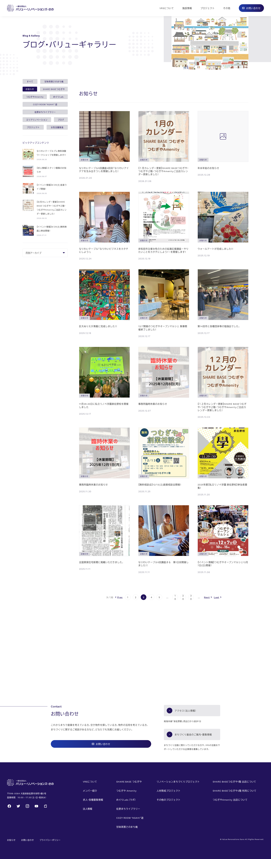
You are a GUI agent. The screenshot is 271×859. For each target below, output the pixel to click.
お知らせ (30, 89)
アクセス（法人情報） (185, 710)
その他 (226, 8)
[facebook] (9, 805)
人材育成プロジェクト (169, 790)
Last (216, 597)
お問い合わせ (27, 840)
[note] (45, 805)
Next (207, 597)
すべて (30, 81)
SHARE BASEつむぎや (54, 89)
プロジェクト (207, 8)
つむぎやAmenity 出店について (230, 799)
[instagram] (27, 805)
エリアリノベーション (36, 119)
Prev (120, 597)
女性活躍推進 (57, 127)
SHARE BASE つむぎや (129, 781)
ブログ (61, 119)
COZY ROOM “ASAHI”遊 (130, 817)
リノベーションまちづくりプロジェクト (178, 781)
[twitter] (18, 805)
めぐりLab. (58, 96)
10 (175, 597)
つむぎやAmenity (34, 96)
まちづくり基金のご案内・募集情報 (193, 734)
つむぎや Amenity (126, 790)
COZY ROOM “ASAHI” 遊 (45, 104)
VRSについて (166, 8)
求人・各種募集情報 (93, 799)
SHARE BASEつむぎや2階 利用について (234, 790)
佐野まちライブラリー (45, 112)
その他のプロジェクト (169, 799)
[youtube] (36, 805)
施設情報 (187, 8)
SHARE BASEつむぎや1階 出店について (234, 781)
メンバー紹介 (90, 790)
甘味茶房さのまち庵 (54, 81)
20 (183, 597)
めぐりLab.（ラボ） (126, 799)
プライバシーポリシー (50, 840)
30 (191, 597)
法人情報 (87, 808)
